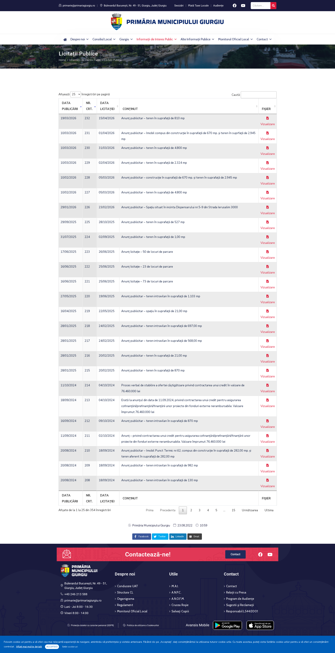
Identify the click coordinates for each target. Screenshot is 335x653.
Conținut (130, 109)
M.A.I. (175, 586)
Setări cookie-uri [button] (70, 646)
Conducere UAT (127, 586)
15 (233, 510)
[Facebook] (235, 5)
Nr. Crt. (89, 106)
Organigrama (125, 598)
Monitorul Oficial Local (233, 39)
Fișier (266, 109)
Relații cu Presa (236, 592)
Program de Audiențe (240, 598)
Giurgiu (124, 39)
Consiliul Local (102, 39)
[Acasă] (65, 39)
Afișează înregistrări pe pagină (84, 94)
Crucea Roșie (180, 605)
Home (62, 60)
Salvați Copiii (180, 611)
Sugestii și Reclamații (240, 605)
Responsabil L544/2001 (242, 611)
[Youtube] (243, 5)
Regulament (125, 605)
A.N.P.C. (176, 592)
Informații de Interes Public (155, 39)
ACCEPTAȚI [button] (52, 646)
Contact (262, 39)
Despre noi (77, 39)
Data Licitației (107, 106)
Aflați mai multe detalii (29, 646)
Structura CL (125, 592)
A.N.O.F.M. (178, 598)
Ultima (269, 510)
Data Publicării (70, 106)
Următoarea (250, 510)
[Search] (273, 5)
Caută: (236, 95)
